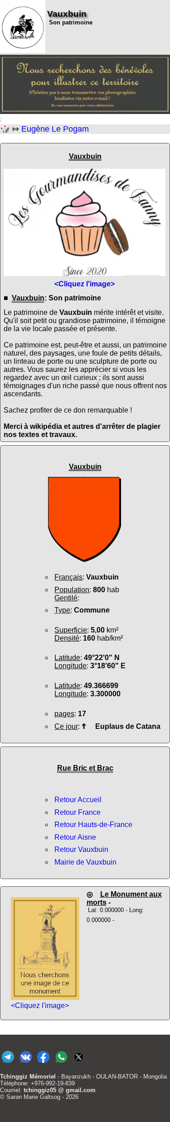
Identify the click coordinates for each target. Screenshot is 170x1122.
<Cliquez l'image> (40, 1005)
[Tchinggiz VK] (26, 1063)
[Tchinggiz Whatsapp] (61, 1063)
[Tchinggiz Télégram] (8, 1063)
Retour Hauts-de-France (93, 824)
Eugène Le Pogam (55, 128)
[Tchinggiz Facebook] (43, 1063)
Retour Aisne (75, 837)
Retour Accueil (78, 799)
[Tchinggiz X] (79, 1063)
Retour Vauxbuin (81, 849)
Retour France (77, 812)
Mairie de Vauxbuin (85, 862)
